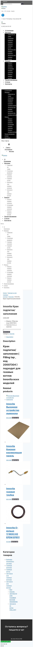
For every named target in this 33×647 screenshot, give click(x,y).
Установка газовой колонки (11, 70)
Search (5, 1)
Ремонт (7, 61)
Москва (11, 151)
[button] (8, 87)
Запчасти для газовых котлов (12, 57)
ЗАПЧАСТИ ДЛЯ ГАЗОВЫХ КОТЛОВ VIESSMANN (13, 598)
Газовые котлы (12, 105)
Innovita (11, 297)
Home (5, 293)
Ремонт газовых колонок (10, 64)
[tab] (13, 337)
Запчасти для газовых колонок (12, 51)
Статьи (7, 82)
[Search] (22, 4)
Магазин (8, 32)
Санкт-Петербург (8, 148)
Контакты (8, 84)
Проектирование (11, 80)
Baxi (10, 589)
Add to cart (6, 332)
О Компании (9, 30)
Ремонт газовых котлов (10, 76)
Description (9, 337)
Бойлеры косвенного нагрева (10, 561)
